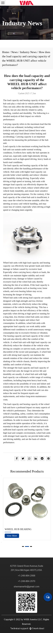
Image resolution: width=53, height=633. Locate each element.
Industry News (28, 52)
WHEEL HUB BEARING (18, 529)
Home (5, 52)
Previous (1, 475)
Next (1, 542)
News (14, 52)
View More (12, 535)
